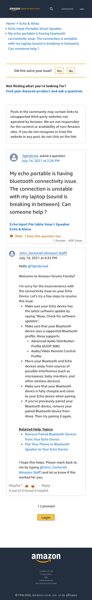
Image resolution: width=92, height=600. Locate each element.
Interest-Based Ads (46, 580)
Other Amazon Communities (46, 583)
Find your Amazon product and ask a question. (44, 91)
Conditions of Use (46, 571)
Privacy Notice (46, 574)
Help (46, 577)
